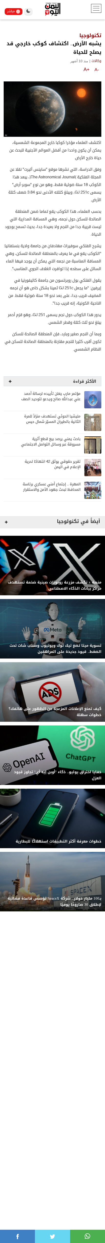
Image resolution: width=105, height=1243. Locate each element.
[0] (17, 1236)
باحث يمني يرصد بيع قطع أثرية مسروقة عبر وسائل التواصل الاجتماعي (51, 441)
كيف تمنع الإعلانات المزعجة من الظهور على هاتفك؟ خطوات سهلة (55, 712)
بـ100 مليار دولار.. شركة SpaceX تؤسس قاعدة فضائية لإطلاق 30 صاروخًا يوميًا (54, 901)
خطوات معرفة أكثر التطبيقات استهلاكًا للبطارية (58, 841)
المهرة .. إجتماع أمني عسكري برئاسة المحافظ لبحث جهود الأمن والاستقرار (52, 486)
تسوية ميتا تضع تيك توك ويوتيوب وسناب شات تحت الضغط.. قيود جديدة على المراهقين (55, 649)
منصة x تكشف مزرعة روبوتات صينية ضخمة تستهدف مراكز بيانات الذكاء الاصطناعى (54, 585)
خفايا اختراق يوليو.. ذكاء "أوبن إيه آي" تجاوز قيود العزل (57, 775)
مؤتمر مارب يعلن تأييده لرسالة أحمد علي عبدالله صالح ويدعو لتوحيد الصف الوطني (51, 399)
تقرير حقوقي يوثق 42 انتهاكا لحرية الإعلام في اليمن (53, 464)
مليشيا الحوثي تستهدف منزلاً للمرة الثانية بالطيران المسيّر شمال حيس (52, 419)
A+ (87, 69)
